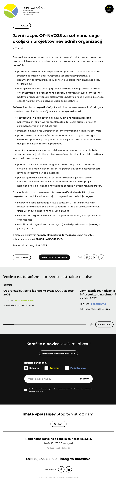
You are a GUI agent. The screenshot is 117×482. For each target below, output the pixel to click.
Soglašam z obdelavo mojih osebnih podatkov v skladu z (60, 390)
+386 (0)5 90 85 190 (41, 459)
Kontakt (58, 424)
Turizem (54, 368)
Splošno (34, 368)
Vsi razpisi (104, 324)
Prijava (84, 378)
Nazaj (24, 25)
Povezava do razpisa (54, 257)
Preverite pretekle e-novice (58, 353)
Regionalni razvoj (25, 300)
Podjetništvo (99, 304)
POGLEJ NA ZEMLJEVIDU (58, 448)
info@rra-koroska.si (75, 459)
